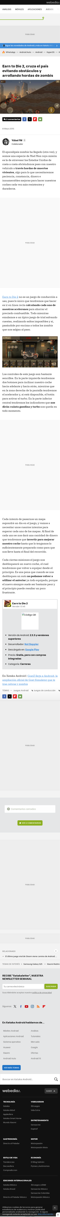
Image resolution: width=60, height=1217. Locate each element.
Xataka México (10, 1184)
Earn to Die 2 (10, 297)
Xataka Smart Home (12, 1118)
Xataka (6, 1106)
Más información (45, 1214)
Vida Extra (35, 1110)
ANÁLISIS (6, 9)
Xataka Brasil (9, 1188)
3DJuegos (35, 1106)
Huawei (6, 1047)
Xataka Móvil (9, 1110)
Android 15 (36, 1058)
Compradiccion (10, 1170)
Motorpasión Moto (39, 1147)
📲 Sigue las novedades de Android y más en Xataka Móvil (28, 45)
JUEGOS (49, 9)
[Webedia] (53, 2)
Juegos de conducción (44, 690)
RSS (38, 1006)
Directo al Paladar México (15, 1197)
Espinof (34, 1128)
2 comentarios (13, 119)
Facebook (24, 119)
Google (34, 1047)
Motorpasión (37, 1143)
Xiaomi (6, 1052)
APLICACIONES (35, 9)
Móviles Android (11, 1030)
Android (38, 52)
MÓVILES (19, 9)
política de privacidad (42, 992)
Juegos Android (21, 690)
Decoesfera (8, 1166)
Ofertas (34, 1052)
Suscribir (51, 986)
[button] (18, 140)
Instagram (32, 1006)
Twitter (30, 119)
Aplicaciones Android (13, 1036)
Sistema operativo (12, 1041)
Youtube (26, 1006)
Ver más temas (11, 1067)
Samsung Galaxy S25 (33, 964)
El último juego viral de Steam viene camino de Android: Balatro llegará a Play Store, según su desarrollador (31, 956)
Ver (31, 822)
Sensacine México (39, 1188)
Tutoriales (35, 1036)
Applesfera (8, 1114)
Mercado (35, 1041)
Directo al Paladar (11, 1143)
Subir (49, 1090)
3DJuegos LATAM (38, 1184)
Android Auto (25, 52)
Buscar (56, 1079)
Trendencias (8, 1162)
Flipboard (35, 119)
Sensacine (35, 1124)
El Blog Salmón (37, 1162)
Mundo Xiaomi (9, 1122)
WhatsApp (10, 52)
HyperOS (50, 52)
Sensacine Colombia (40, 1193)
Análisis (34, 1030)
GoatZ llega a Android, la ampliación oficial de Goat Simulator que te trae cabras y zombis (30, 680)
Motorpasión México (40, 1197)
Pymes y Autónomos (40, 1166)
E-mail (40, 119)
